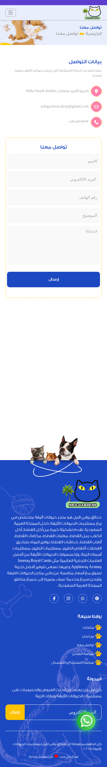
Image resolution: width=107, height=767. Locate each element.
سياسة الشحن (83, 654)
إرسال (54, 279)
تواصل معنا (85, 645)
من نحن (88, 636)
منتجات (88, 627)
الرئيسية (94, 34)
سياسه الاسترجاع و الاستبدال (72, 662)
